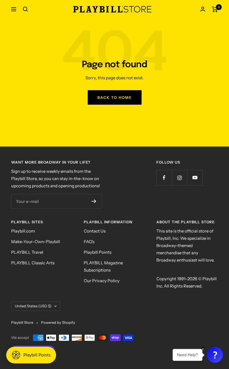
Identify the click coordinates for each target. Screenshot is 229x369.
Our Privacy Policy (102, 280)
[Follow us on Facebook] (164, 177)
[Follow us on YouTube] (194, 177)
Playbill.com (23, 231)
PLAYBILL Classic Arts (32, 262)
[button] (215, 355)
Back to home (114, 97)
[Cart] (215, 9)
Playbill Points (97, 252)
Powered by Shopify (58, 322)
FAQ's (89, 241)
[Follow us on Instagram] (179, 177)
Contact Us (95, 231)
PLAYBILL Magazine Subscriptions (103, 266)
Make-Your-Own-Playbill (35, 241)
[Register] (94, 201)
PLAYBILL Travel (27, 252)
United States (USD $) (33, 306)
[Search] (25, 9)
